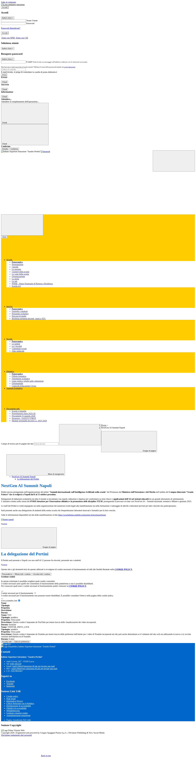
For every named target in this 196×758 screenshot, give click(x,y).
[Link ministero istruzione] (13, 4)
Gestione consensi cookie (17, 713)
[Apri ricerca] (174, 161)
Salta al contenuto (8, 2)
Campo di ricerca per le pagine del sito (17, 444)
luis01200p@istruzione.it (33, 666)
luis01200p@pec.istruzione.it (34, 669)
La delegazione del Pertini (28, 479)
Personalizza (7, 574)
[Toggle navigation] (22, 225)
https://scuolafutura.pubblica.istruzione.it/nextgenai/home (82, 515)
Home (103, 425)
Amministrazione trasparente (18, 715)
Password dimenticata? (10, 28)
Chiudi (4, 82)
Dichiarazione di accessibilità (18, 706)
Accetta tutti (41, 574)
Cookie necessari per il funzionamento (17, 593)
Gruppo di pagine (149, 451)
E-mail (29, 62)
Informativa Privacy (14, 701)
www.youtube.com (9, 601)
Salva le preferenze (21, 642)
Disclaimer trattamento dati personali (16, 735)
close (4, 237)
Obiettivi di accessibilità (16, 708)
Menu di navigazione (55, 474)
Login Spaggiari (69, 67)
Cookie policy (12, 696)
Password (30, 23)
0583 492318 (15, 664)
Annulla (5, 149)
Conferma (14, 149)
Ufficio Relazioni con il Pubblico (20, 703)
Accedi (4, 7)
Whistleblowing (13, 711)
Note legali (11, 699)
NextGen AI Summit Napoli (23, 476)
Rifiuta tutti (23, 574)
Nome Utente (32, 20)
